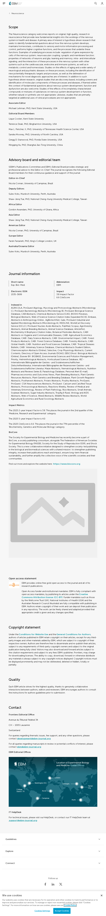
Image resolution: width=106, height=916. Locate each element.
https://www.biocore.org (66, 464)
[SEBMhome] (15, 3)
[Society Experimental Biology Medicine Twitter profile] (60, 884)
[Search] (95, 3)
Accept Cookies (62, 911)
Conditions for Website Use (33, 634)
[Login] (102, 3)
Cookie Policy (70, 905)
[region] (53, 903)
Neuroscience (17, 13)
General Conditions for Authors (73, 634)
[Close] (102, 895)
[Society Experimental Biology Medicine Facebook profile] (45, 884)
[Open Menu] (4, 3)
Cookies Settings (42, 911)
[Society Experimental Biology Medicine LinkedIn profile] (53, 884)
